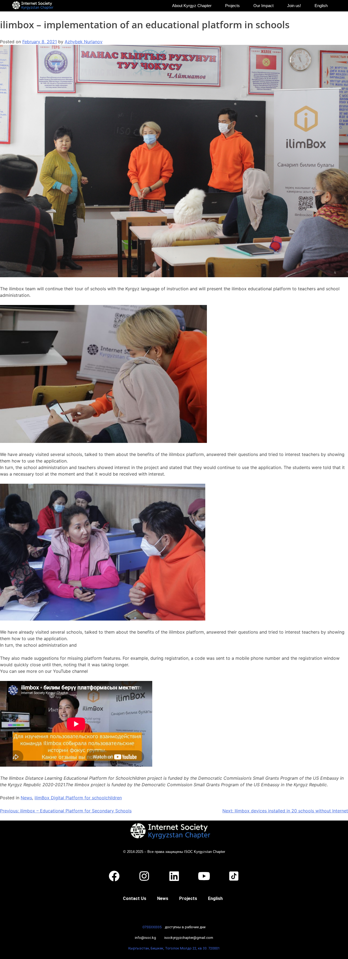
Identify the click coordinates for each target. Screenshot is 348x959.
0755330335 (151, 927)
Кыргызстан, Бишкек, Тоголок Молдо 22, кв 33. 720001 (174, 948)
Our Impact (263, 5)
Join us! (294, 5)
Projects (232, 5)
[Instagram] (144, 876)
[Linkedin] (174, 876)
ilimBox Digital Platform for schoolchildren (78, 797)
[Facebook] (114, 876)
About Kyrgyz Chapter (192, 5)
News (26, 797)
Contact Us (134, 898)
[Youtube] (204, 876)
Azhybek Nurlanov (83, 41)
